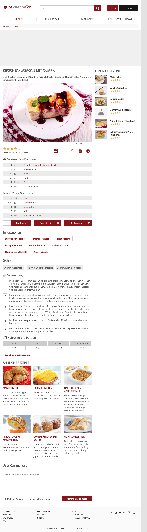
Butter (27, 177)
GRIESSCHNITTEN (42, 388)
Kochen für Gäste (60, 245)
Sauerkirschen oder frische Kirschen (41, 165)
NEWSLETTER (43, 514)
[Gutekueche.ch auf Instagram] (120, 513)
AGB (5, 520)
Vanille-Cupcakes (118, 87)
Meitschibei (115, 76)
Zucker (27, 173)
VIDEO (75, 511)
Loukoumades (117, 98)
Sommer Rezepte (36, 245)
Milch (26, 211)
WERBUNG (8, 517)
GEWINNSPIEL (44, 511)
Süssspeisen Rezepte (15, 238)
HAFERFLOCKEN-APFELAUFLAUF (73, 389)
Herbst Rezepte (62, 238)
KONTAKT (7, 514)
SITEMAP (41, 517)
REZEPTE (19, 19)
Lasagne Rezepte (13, 245)
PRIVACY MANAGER (81, 517)
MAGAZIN (87, 19)
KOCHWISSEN (53, 19)
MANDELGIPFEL (11, 388)
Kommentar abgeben (77, 498)
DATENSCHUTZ (79, 514)
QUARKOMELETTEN (74, 436)
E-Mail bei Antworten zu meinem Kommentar (27, 499)
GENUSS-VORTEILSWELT (120, 19)
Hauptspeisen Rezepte (16, 251)
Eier (25, 198)
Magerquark (30, 202)
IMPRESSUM (9, 511)
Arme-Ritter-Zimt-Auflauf (122, 120)
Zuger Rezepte (41, 251)
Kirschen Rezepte (40, 238)
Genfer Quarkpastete (120, 109)
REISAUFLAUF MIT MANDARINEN (12, 438)
